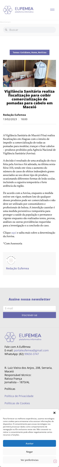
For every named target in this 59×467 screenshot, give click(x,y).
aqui (13, 233)
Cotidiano (25, 52)
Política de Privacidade (19, 396)
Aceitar (29, 443)
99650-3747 (31, 354)
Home (34, 52)
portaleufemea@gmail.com (31, 350)
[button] (54, 412)
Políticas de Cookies (17, 403)
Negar (29, 451)
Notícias (42, 52)
